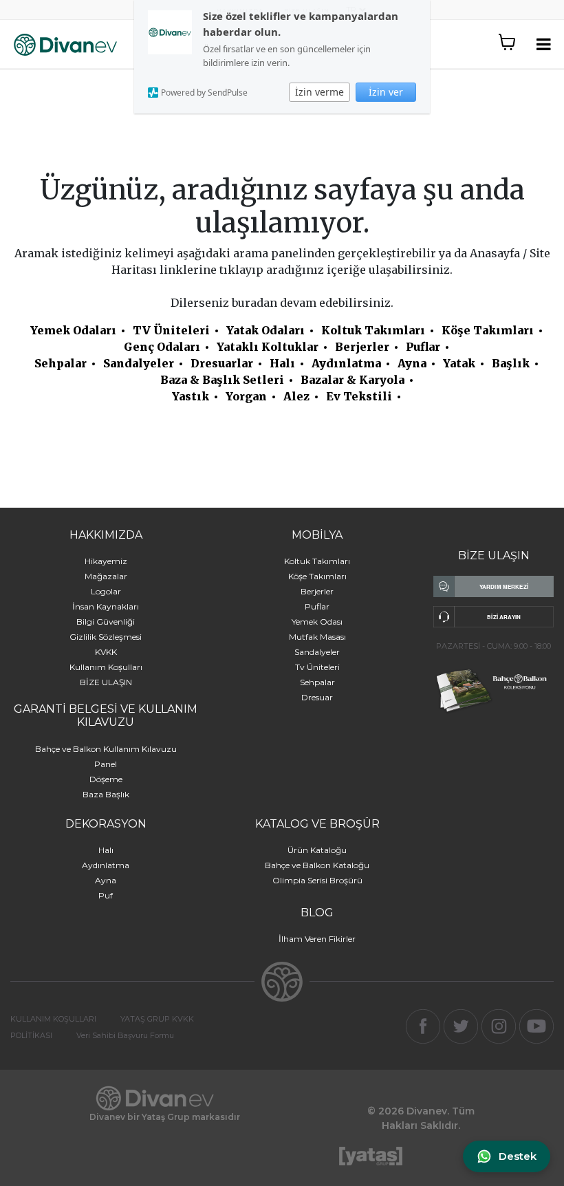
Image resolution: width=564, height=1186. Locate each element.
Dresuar (317, 697)
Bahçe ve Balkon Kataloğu (317, 865)
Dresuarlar (222, 363)
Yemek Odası (317, 621)
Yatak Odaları (265, 330)
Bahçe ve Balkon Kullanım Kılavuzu (106, 749)
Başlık (511, 363)
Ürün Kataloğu (317, 850)
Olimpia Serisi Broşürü (317, 880)
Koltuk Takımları (373, 330)
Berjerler (362, 347)
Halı (282, 363)
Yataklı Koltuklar (267, 347)
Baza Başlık (106, 794)
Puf (105, 895)
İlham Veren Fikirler (317, 939)
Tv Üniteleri (317, 667)
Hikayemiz (106, 561)
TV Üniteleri (171, 330)
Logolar (106, 591)
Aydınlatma (346, 363)
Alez (296, 396)
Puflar (423, 347)
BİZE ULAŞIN (106, 682)
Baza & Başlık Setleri (222, 380)
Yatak (459, 363)
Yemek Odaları (73, 330)
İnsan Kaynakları (105, 606)
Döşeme (105, 779)
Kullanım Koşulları (105, 667)
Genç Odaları (162, 347)
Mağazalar (106, 576)
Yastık (190, 396)
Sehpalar (60, 363)
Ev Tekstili (359, 396)
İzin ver (386, 91)
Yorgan (246, 396)
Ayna (412, 363)
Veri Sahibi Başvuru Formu (125, 1035)
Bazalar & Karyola (352, 380)
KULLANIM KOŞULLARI (53, 1019)
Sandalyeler (138, 363)
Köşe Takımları (488, 330)
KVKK (106, 652)
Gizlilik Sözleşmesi (105, 637)
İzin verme (319, 91)
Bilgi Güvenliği (105, 621)
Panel (105, 764)
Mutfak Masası (317, 637)
